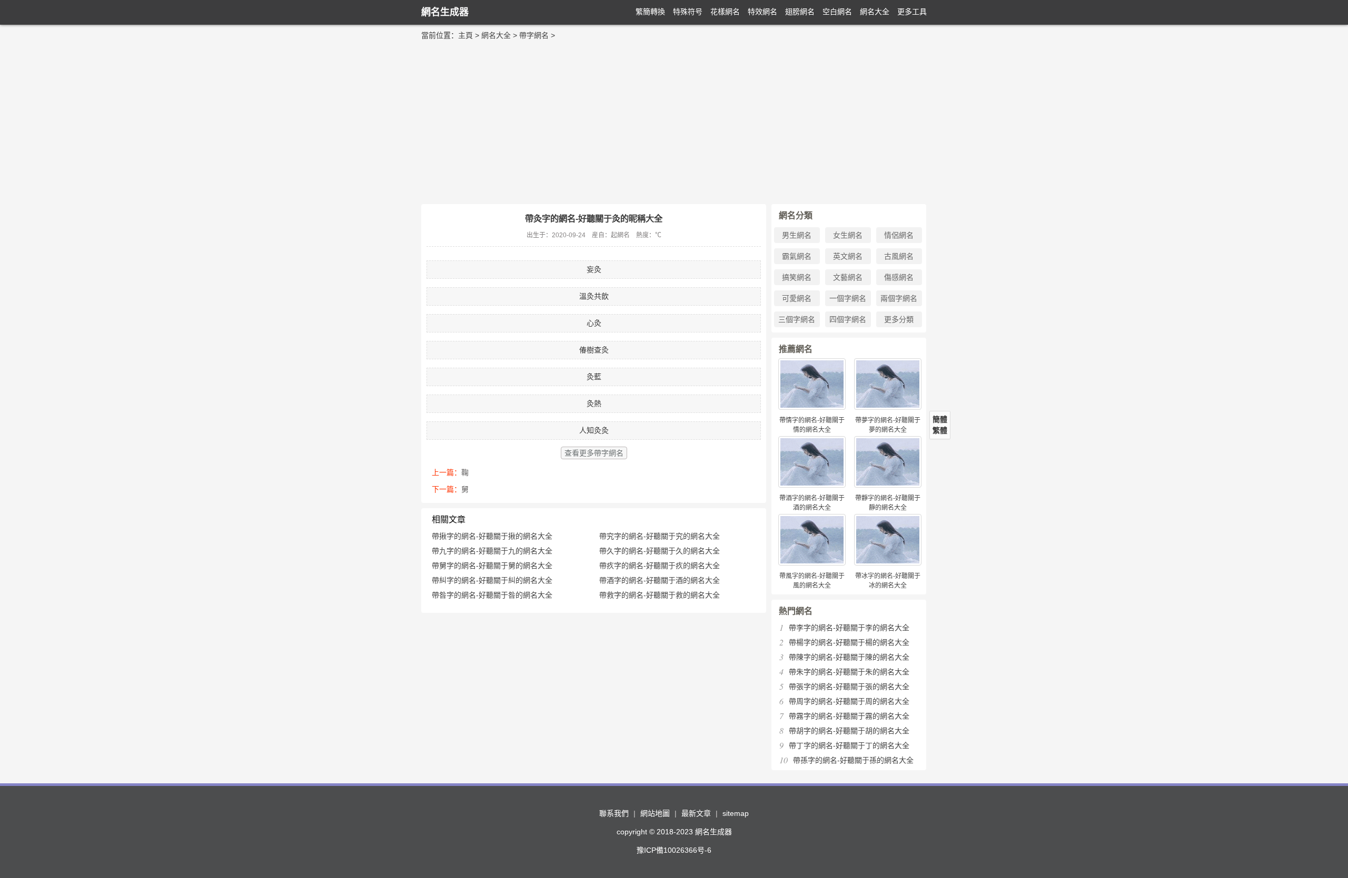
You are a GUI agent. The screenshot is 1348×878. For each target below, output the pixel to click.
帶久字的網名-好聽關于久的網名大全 (659, 551)
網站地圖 (655, 813)
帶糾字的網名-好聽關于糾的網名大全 (492, 580)
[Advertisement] (674, 120)
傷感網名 (899, 277)
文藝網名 (848, 277)
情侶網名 (899, 235)
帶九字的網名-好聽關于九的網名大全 (492, 551)
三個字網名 (796, 319)
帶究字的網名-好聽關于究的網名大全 (659, 536)
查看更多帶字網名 (593, 453)
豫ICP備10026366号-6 (674, 850)
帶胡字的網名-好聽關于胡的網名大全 (849, 730)
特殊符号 (687, 11)
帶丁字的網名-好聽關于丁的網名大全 (849, 745)
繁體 (940, 430)
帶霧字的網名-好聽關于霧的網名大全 (849, 716)
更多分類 (899, 319)
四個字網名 (847, 319)
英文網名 (848, 256)
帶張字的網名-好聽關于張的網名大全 (849, 686)
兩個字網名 (898, 298)
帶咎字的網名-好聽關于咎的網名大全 (492, 595)
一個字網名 (847, 298)
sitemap (735, 813)
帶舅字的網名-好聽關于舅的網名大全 (492, 565)
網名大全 (874, 11)
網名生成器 (445, 12)
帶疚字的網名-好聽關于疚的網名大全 (659, 565)
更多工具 (912, 11)
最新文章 (696, 813)
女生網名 (848, 235)
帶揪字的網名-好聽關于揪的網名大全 (492, 536)
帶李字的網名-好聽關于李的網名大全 (849, 627)
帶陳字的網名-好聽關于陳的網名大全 (849, 657)
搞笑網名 (796, 277)
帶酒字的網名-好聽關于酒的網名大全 (659, 580)
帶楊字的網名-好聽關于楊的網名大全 (849, 642)
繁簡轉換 (650, 11)
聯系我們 (614, 813)
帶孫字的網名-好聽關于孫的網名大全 (853, 760)
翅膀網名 (800, 11)
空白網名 (837, 11)
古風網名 (899, 256)
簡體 (940, 419)
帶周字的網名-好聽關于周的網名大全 (849, 701)
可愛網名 (796, 298)
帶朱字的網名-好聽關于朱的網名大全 (849, 672)
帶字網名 (534, 35)
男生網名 (796, 235)
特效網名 (762, 11)
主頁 (465, 35)
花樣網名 (725, 11)
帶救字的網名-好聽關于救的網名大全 (659, 595)
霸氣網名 (796, 256)
